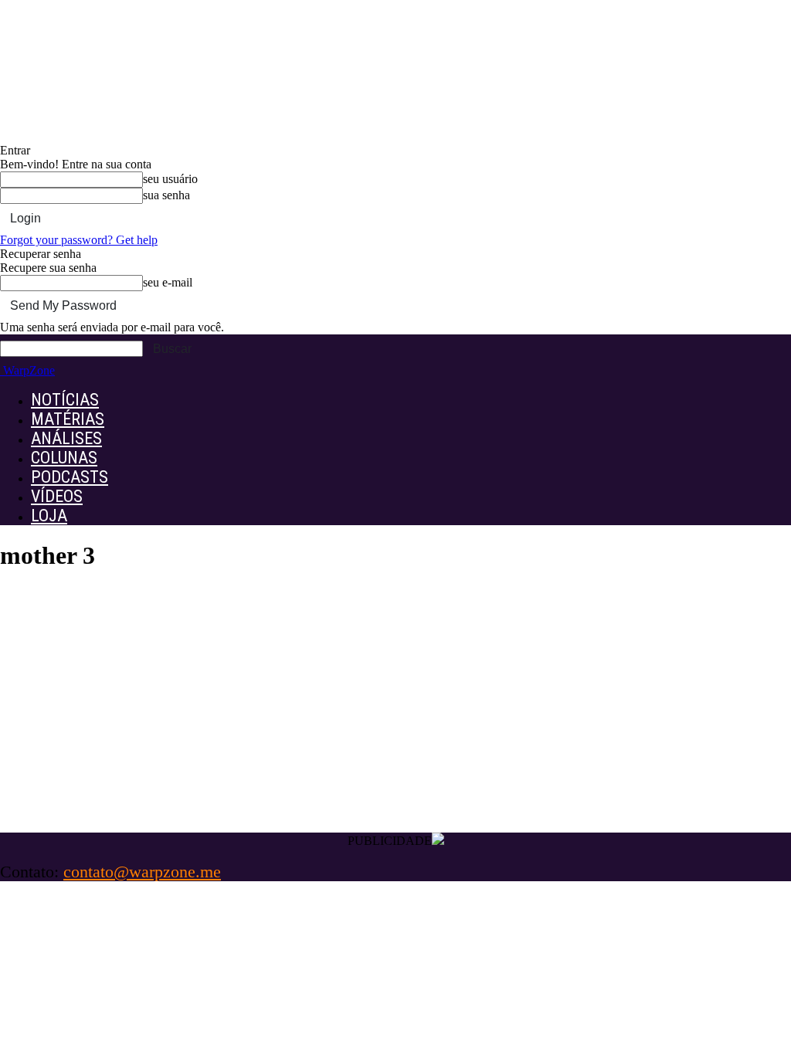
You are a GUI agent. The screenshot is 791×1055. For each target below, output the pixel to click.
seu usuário (170, 178)
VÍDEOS (57, 496)
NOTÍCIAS (65, 399)
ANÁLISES (66, 438)
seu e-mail (167, 282)
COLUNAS (64, 457)
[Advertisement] (395, 717)
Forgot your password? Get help (79, 239)
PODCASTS (69, 477)
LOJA (49, 515)
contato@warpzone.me (142, 871)
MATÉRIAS (67, 419)
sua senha (166, 195)
